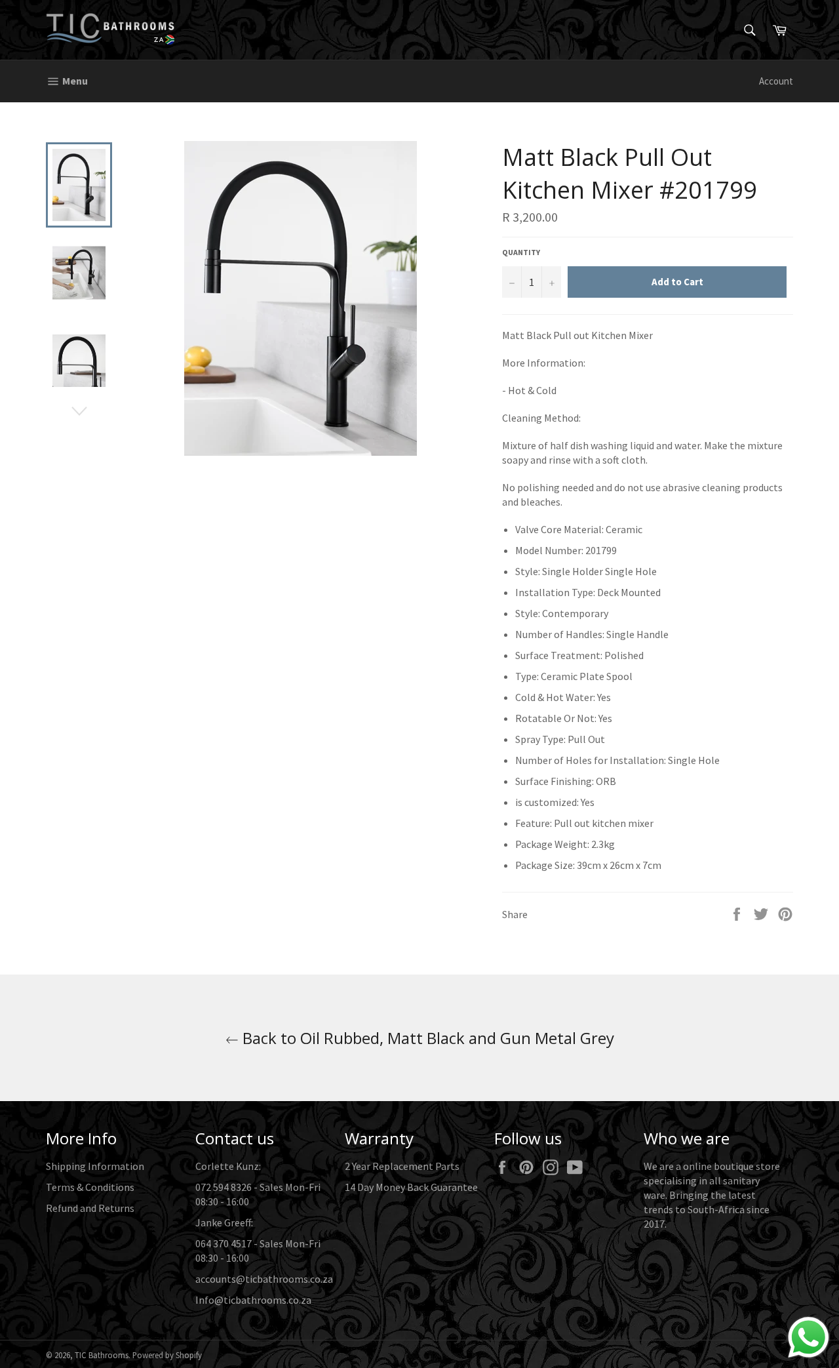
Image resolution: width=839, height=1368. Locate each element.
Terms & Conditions (90, 1187)
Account (776, 81)
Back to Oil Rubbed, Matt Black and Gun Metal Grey (426, 1038)
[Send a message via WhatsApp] (808, 1337)
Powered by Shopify (167, 1355)
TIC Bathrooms (101, 1355)
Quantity (521, 252)
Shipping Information (95, 1166)
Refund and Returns (90, 1208)
